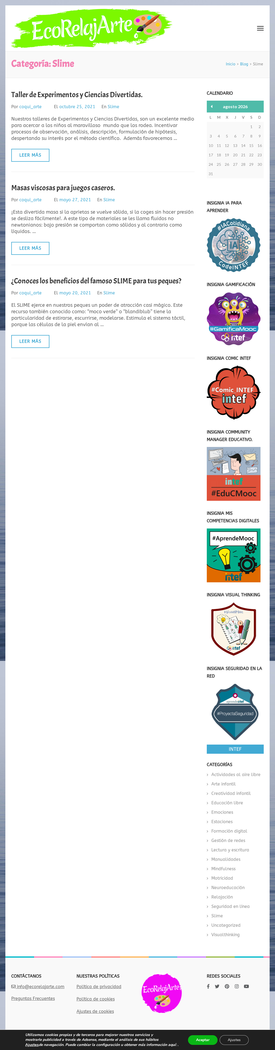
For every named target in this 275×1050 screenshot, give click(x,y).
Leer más (30, 155)
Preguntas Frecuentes (33, 998)
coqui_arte (30, 106)
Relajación (222, 897)
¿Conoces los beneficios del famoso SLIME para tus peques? (96, 281)
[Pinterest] (227, 986)
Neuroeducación (228, 887)
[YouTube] (246, 986)
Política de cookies (96, 999)
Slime (113, 106)
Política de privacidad (99, 986)
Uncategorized (226, 925)
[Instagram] (237, 986)
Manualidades (225, 859)
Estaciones (222, 821)
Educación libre (227, 802)
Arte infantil (223, 784)
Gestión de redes (228, 840)
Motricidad (222, 878)
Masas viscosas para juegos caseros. (63, 188)
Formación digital (229, 831)
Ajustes (32, 1044)
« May (212, 106)
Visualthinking (225, 934)
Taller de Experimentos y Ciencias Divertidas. (77, 95)
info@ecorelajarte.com (40, 986)
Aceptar (202, 1039)
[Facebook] (208, 986)
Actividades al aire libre (235, 774)
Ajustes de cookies (95, 1011)
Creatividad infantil (231, 793)
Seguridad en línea (230, 906)
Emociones (222, 812)
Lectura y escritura (230, 849)
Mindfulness (223, 868)
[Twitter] (217, 986)
